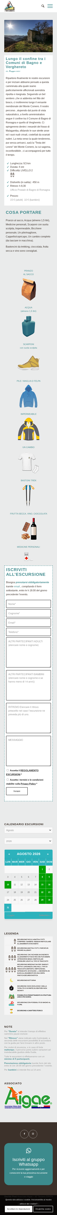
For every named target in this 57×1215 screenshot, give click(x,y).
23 (49, 892)
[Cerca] (41, 6)
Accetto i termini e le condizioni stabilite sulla (24, 782)
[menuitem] (41, 6)
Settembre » (44, 915)
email (17, 586)
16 (49, 884)
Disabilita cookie (43, 1209)
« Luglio (10, 915)
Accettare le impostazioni (18, 1209)
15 (42, 884)
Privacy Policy (28, 784)
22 (42, 892)
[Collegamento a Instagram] (33, 1134)
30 (49, 900)
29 (42, 900)
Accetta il (22, 772)
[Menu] (48, 6)
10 (8, 884)
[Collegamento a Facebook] (24, 1134)
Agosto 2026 (28, 854)
